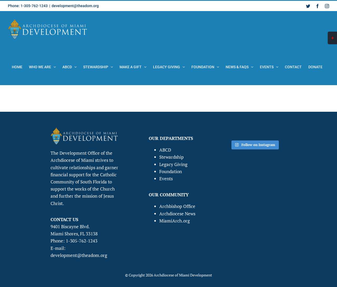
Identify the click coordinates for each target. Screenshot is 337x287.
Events (166, 179)
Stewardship (171, 157)
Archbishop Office (177, 206)
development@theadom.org (75, 6)
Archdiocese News (177, 214)
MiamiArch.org (174, 221)
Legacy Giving (173, 164)
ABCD (165, 150)
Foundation (170, 171)
